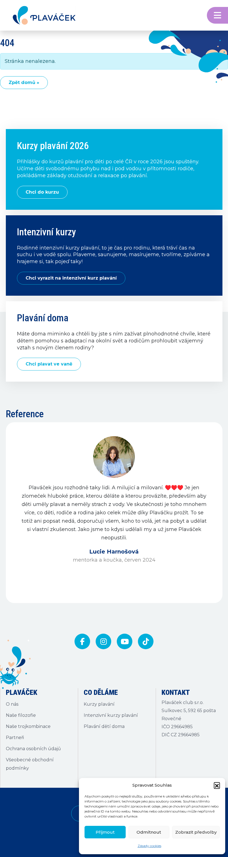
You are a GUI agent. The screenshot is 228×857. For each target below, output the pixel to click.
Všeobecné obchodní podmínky (30, 764)
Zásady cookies (149, 846)
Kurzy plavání (99, 704)
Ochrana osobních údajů (33, 748)
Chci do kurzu (42, 192)
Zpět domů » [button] (24, 82)
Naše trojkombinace (28, 726)
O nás (12, 704)
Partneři (15, 737)
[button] (217, 785)
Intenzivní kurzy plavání (111, 715)
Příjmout (105, 832)
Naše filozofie (21, 715)
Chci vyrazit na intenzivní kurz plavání (71, 278)
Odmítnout (149, 832)
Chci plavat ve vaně (49, 364)
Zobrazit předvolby (196, 832)
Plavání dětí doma (104, 726)
